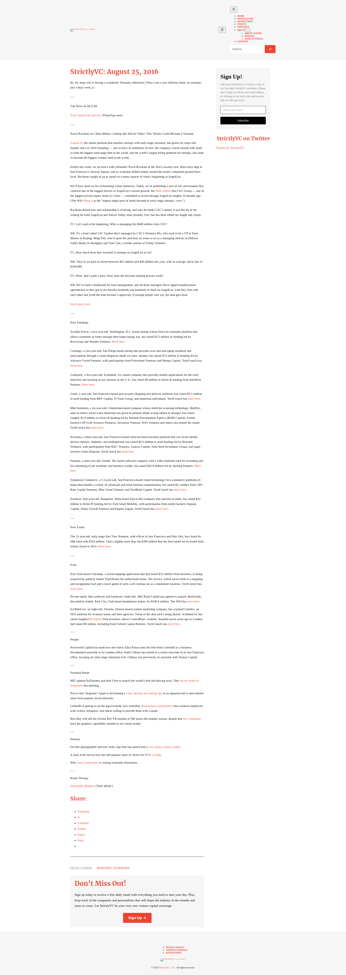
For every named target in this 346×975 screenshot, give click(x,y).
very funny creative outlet (164, 746)
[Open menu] (222, 30)
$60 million (95, 619)
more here (76, 365)
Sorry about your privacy (85, 115)
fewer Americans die (89, 762)
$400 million (163, 190)
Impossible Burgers (82, 785)
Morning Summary (113, 868)
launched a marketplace (158, 705)
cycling (156, 754)
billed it (88, 200)
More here (118, 341)
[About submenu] (247, 30)
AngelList (76, 142)
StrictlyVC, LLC (167, 967)
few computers (192, 718)
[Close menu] (233, 9)
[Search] (270, 49)
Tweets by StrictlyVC (230, 148)
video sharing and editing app (144, 693)
